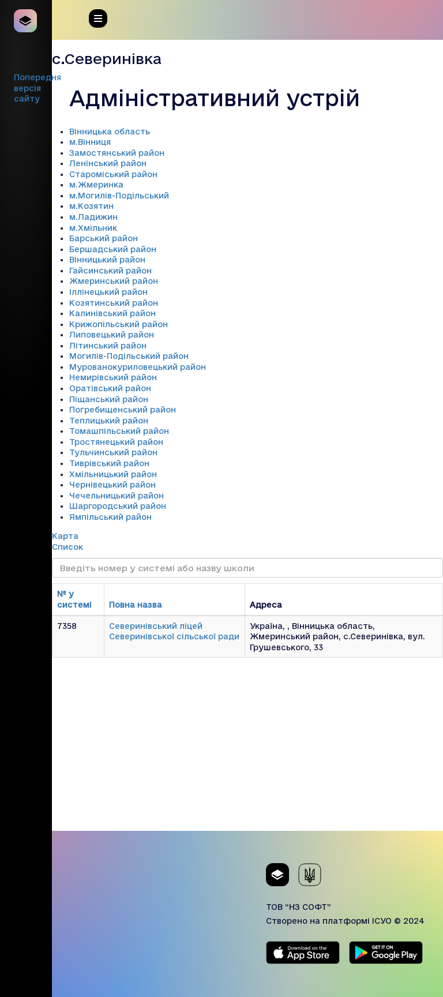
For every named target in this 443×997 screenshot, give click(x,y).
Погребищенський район (122, 409)
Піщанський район (108, 399)
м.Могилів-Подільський (119, 195)
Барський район (103, 238)
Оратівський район (110, 388)
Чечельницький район (116, 495)
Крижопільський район (118, 324)
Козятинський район (113, 303)
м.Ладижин (93, 217)
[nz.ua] (26, 20)
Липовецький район (111, 334)
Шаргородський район (117, 506)
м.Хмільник (93, 228)
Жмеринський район (113, 281)
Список (67, 547)
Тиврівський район (109, 463)
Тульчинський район (113, 452)
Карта (65, 536)
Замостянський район (116, 153)
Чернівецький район (112, 484)
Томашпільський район (119, 431)
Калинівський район (112, 313)
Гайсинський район (110, 270)
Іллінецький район (108, 292)
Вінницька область (109, 131)
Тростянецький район (116, 442)
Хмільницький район (113, 474)
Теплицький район (108, 420)
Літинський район (108, 345)
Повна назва (135, 604)
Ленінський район (108, 163)
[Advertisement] (247, 750)
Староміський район (113, 174)
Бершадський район (112, 249)
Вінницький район (107, 259)
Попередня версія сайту (37, 88)
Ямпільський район (110, 517)
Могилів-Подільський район (129, 356)
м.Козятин (91, 206)
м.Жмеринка (96, 184)
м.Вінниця (90, 142)
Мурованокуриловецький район (137, 367)
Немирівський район (113, 377)
